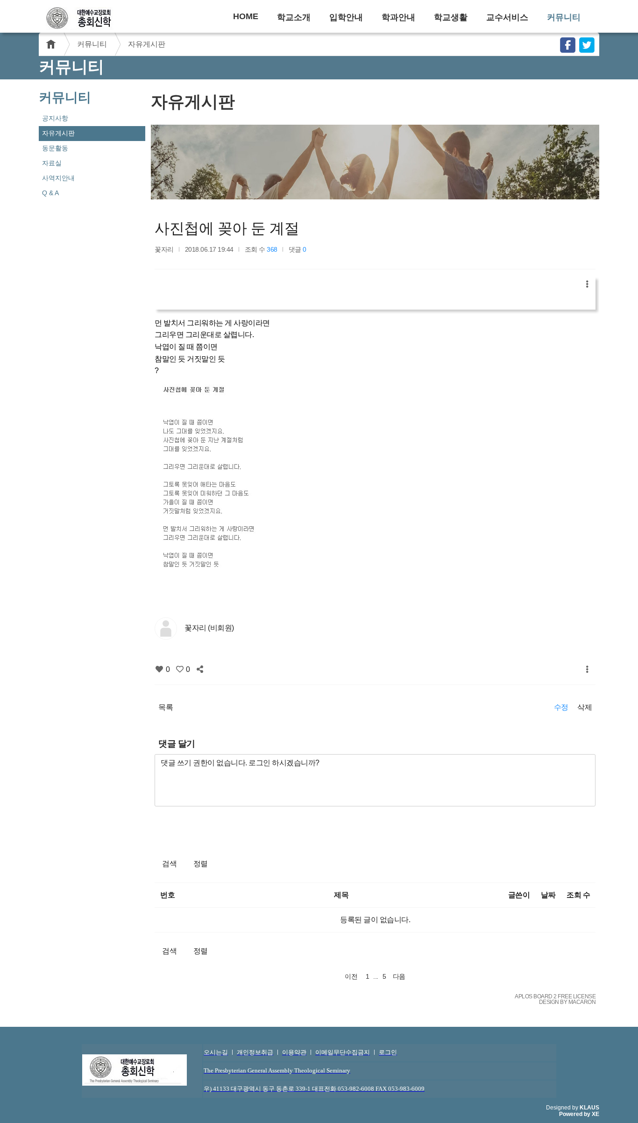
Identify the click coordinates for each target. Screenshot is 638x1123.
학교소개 (294, 17)
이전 (351, 976)
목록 (165, 707)
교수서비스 (507, 17)
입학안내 (346, 17)
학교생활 (451, 17)
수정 (561, 707)
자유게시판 (146, 44)
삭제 (584, 707)
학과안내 (398, 17)
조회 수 (578, 895)
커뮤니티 (564, 17)
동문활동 (55, 148)
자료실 (52, 163)
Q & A (50, 193)
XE (595, 1114)
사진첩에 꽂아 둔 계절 (227, 228)
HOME (245, 16)
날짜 (548, 895)
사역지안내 (58, 178)
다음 (399, 976)
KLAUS (589, 1107)
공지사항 (55, 118)
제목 (341, 895)
